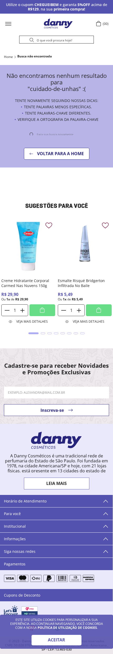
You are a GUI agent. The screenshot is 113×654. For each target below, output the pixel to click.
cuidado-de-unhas (34, 57)
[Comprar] (42, 310)
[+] (22, 310)
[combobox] (56, 40)
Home (8, 57)
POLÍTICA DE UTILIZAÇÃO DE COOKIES (67, 627)
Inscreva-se (52, 410)
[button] (25, 23)
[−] (7, 310)
